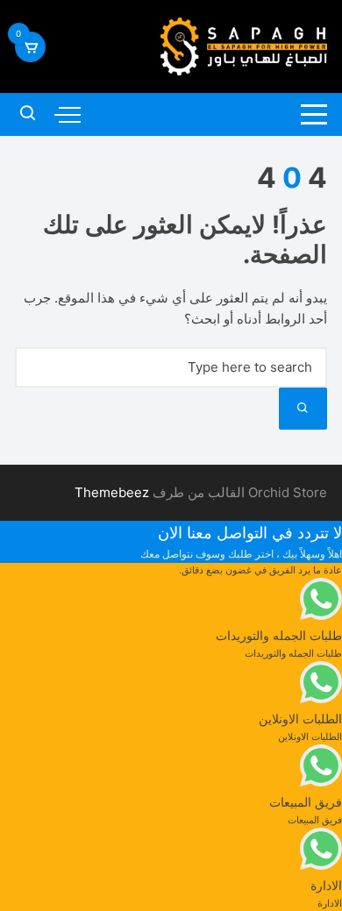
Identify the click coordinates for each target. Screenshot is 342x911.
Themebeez (112, 492)
